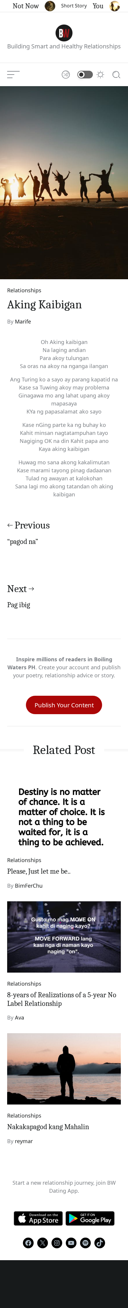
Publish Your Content (64, 705)
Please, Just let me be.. (39, 871)
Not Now (21, 6)
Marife (23, 321)
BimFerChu (29, 885)
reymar (24, 1141)
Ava (19, 1017)
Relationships (24, 290)
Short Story (69, 5)
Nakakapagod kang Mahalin (48, 1127)
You (93, 6)
